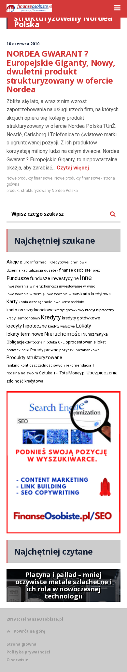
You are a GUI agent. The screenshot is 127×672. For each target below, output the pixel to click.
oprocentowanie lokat (85, 342)
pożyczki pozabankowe (79, 350)
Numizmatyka (95, 334)
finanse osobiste (75, 270)
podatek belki (18, 350)
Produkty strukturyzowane (34, 357)
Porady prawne (44, 349)
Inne (86, 277)
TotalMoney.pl (73, 372)
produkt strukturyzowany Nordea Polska (42, 190)
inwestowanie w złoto (62, 294)
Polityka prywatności (28, 652)
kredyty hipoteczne (27, 326)
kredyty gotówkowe (81, 318)
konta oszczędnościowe (40, 302)
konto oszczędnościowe (30, 309)
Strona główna (21, 644)
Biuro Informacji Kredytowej (44, 262)
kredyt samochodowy (23, 318)
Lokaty (83, 326)
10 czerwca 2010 (23, 44)
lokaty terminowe (25, 334)
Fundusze (18, 278)
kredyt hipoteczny (99, 310)
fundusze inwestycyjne (54, 278)
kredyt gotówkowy (69, 310)
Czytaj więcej (72, 168)
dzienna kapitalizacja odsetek (32, 270)
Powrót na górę (29, 631)
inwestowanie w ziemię (26, 294)
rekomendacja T (80, 365)
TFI (56, 373)
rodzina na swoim (22, 373)
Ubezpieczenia (102, 373)
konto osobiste (73, 302)
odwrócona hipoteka (41, 342)
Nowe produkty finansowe (29, 178)
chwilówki (78, 262)
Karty (12, 301)
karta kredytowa (95, 293)
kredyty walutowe (61, 326)
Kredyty (51, 317)
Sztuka (45, 372)
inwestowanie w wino (77, 286)
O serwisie (17, 660)
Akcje (13, 262)
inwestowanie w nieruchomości (32, 286)
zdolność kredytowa (25, 381)
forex (96, 270)
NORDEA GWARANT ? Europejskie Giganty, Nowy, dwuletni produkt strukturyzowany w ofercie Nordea (61, 71)
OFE (61, 342)
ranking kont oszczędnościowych (36, 365)
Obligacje (15, 342)
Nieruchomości (63, 333)
